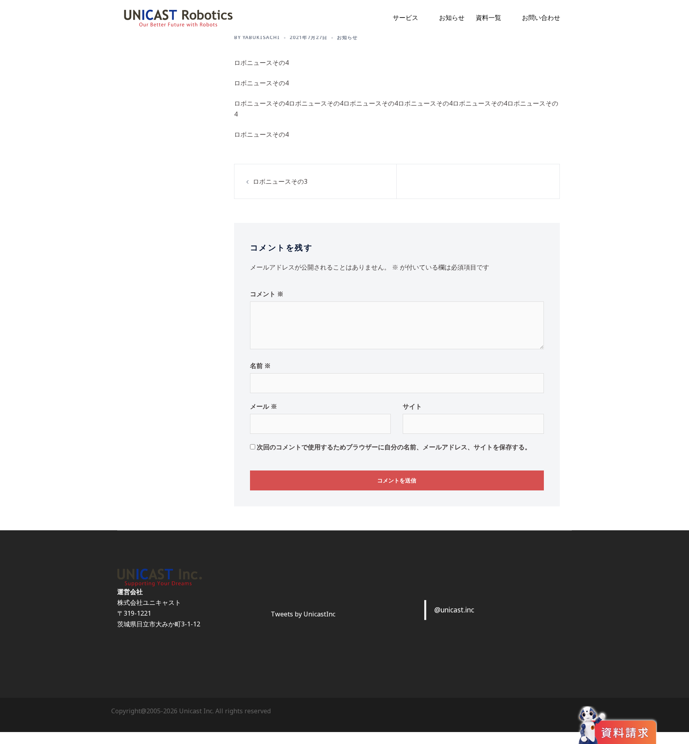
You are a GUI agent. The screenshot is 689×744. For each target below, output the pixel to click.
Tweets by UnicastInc (303, 614)
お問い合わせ (541, 17)
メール (263, 406)
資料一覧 (488, 17)
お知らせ (452, 17)
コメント (266, 293)
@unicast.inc (454, 609)
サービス (405, 17)
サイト (412, 406)
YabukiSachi (261, 37)
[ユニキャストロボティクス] (178, 17)
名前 (260, 365)
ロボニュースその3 (280, 181)
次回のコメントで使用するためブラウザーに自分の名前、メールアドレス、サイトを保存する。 (394, 447)
